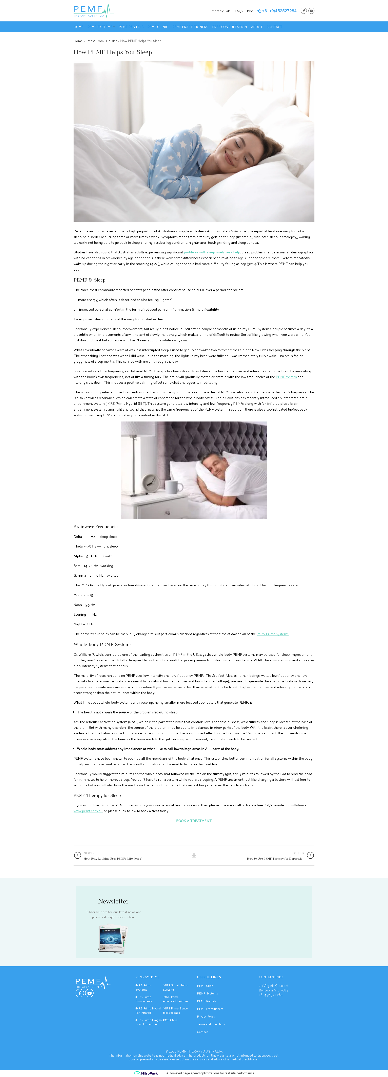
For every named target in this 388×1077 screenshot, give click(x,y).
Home (78, 40)
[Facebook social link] (304, 11)
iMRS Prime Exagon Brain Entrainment (148, 1022)
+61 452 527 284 (271, 994)
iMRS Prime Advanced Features (175, 998)
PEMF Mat (170, 1020)
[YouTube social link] (311, 11)
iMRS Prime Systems (143, 987)
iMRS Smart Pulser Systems (176, 987)
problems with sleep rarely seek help (212, 251)
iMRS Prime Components (143, 998)
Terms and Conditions (211, 1024)
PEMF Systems (207, 993)
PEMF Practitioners (210, 1008)
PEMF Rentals (206, 1001)
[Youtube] (89, 993)
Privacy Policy (206, 1016)
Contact (202, 1031)
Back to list (194, 855)
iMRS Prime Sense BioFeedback (175, 1010)
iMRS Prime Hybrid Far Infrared (148, 1010)
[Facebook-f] (80, 993)
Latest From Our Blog (101, 40)
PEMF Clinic (205, 985)
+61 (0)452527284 (279, 10)
